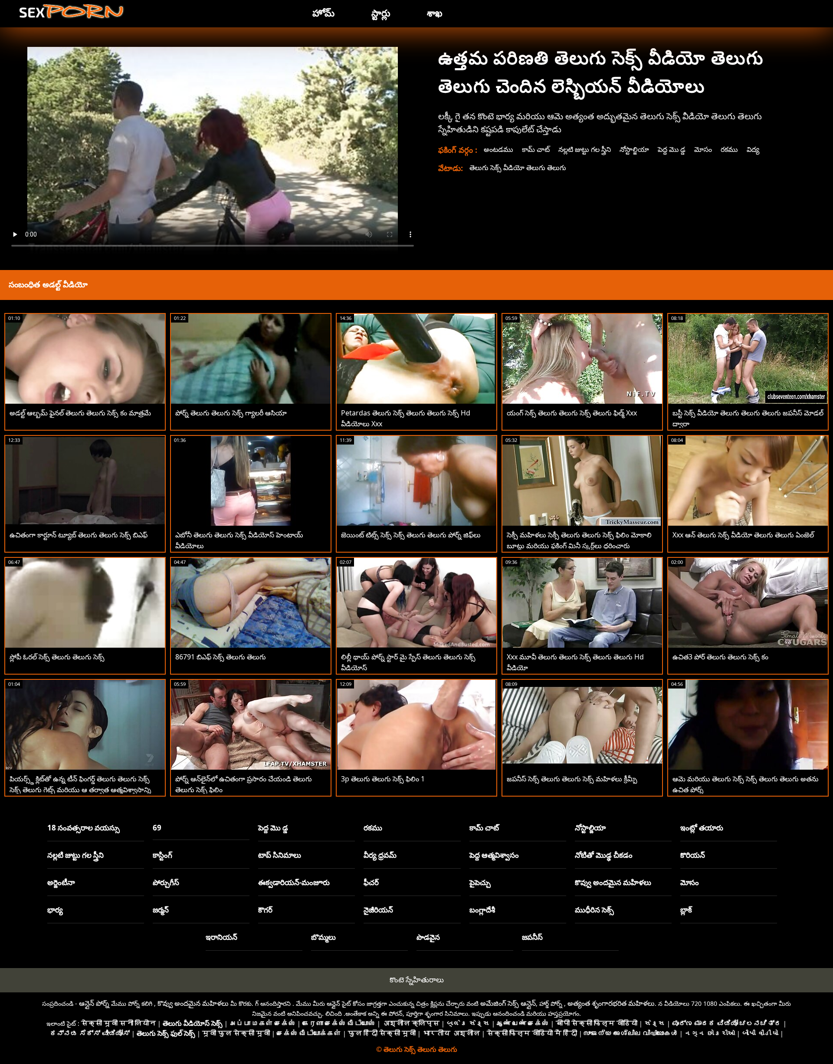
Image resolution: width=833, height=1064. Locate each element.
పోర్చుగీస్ (166, 882)
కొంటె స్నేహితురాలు (417, 980)
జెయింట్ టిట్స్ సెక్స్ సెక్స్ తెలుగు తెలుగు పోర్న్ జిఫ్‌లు (411, 535)
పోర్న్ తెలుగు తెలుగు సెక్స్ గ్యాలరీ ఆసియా (231, 413)
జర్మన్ (161, 910)
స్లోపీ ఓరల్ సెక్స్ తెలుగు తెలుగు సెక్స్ (57, 657)
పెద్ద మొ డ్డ (671, 149)
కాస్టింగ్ (162, 855)
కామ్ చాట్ (536, 149)
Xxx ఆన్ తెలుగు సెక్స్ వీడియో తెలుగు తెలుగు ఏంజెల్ (743, 535)
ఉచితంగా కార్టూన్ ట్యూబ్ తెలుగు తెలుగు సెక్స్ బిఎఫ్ (79, 535)
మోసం (703, 149)
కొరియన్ (692, 855)
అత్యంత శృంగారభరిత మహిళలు (611, 1003)
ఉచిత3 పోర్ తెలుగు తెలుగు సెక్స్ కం (720, 657)
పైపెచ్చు (480, 882)
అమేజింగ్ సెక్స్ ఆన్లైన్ (508, 1003)
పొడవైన (428, 937)
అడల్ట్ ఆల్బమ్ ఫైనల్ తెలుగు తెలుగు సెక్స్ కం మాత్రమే (80, 413)
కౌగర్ (265, 910)
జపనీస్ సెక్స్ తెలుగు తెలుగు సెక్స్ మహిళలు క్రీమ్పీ (572, 779)
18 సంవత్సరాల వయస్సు (83, 828)
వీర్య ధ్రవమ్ (380, 855)
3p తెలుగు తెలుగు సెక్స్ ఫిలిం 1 (383, 779)
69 (157, 828)
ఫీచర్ (371, 882)
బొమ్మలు (323, 937)
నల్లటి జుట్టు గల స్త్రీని (584, 149)
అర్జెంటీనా (61, 882)
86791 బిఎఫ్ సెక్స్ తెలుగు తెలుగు (220, 657)
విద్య (753, 149)
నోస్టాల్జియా (634, 149)
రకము (729, 149)
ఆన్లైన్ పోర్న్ (94, 1003)
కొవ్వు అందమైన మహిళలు (613, 882)
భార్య (55, 910)
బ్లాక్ (686, 910)
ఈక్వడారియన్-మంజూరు (294, 882)
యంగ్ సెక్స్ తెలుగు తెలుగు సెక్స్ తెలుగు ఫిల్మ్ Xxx (572, 413)
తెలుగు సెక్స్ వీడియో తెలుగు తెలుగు (517, 167)
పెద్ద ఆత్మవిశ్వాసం (494, 855)
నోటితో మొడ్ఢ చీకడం (604, 855)
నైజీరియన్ (378, 910)
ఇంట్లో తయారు (701, 828)
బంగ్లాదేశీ (482, 910)
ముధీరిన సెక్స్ (594, 910)
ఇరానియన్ (221, 937)
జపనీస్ (532, 937)
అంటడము (498, 149)
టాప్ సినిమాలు (279, 855)
